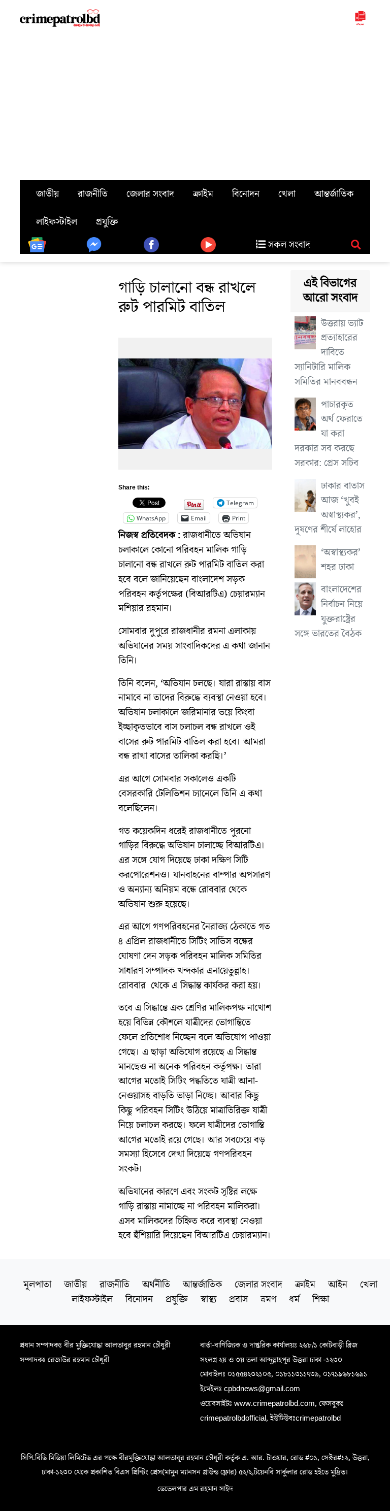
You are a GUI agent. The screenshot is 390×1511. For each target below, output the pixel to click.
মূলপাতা (37, 1284)
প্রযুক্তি (107, 222)
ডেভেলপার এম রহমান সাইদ (195, 1488)
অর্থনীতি (156, 1284)
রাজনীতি (93, 194)
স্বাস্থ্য (208, 1299)
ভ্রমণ (268, 1299)
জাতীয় (47, 194)
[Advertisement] (195, 104)
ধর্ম (294, 1299)
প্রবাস (238, 1299)
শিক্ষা (320, 1299)
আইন (337, 1284)
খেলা (287, 194)
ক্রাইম (203, 194)
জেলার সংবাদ (150, 194)
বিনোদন (245, 194)
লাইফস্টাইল (56, 222)
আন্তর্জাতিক (333, 194)
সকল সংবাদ (288, 245)
